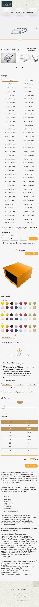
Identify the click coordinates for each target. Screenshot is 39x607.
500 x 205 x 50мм (29, 219)
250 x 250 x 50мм (29, 166)
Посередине (6, 384)
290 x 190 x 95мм (10, 151)
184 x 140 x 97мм (29, 144)
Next (22, 67)
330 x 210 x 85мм (10, 196)
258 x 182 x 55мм (10, 148)
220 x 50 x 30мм (28, 125)
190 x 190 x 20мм (10, 121)
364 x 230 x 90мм (29, 196)
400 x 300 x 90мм (28, 208)
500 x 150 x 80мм (10, 215)
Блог (18, 589)
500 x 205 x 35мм (10, 219)
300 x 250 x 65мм (28, 193)
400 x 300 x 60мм (10, 211)
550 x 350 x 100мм (10, 223)
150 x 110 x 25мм (29, 99)
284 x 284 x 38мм (10, 181)
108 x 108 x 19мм (28, 95)
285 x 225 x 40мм (28, 170)
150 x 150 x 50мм (10, 114)
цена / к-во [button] (5, 398)
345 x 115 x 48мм (28, 185)
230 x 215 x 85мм (28, 148)
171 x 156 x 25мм (10, 118)
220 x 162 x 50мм (28, 140)
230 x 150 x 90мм (10, 144)
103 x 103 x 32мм (10, 95)
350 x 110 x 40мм (29, 189)
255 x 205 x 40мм (28, 155)
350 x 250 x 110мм (10, 204)
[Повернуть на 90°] (28, 387)
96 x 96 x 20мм (10, 88)
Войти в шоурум (6, 337)
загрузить (10, 392)
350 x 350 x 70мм (10, 208)
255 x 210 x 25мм (10, 159)
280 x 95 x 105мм (10, 163)
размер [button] (4, 76)
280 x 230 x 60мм (29, 174)
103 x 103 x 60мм (10, 99)
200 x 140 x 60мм (10, 140)
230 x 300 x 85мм (10, 185)
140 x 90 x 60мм (10, 106)
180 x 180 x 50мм (28, 118)
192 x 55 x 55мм (28, 103)
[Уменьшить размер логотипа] (14, 388)
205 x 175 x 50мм (10, 133)
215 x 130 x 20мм (29, 129)
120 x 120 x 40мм (10, 103)
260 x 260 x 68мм (10, 174)
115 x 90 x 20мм (10, 91)
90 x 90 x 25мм (28, 84)
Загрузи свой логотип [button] (10, 343)
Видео (13, 589)
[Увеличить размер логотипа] (6, 388)
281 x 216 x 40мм (10, 170)
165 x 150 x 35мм (29, 114)
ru (30, 4)
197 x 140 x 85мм (28, 133)
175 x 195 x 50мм (10, 129)
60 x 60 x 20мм (28, 80)
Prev (16, 67)
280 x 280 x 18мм (28, 178)
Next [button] (36, 28)
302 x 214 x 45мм (10, 193)
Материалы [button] (5, 296)
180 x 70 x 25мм (28, 106)
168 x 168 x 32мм (28, 110)
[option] (19, 29)
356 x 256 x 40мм (28, 200)
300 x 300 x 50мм (29, 204)
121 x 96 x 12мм (28, 91)
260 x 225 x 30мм (10, 155)
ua (27, 4)
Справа (32, 384)
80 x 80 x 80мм (28, 88)
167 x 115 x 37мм (10, 110)
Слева (19, 384)
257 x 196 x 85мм (29, 151)
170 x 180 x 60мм (10, 125)
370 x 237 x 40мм (10, 200)
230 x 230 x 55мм (29, 159)
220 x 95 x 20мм (28, 121)
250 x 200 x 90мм (28, 163)
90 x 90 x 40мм (10, 84)
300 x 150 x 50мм (10, 189)
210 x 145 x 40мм (29, 136)
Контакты (24, 589)
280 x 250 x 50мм (10, 178)
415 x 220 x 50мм (29, 211)
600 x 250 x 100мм (28, 223)
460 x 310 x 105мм (28, 215)
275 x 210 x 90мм (10, 166)
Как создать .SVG (9, 380)
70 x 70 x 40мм (10, 80)
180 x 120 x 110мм (10, 136)
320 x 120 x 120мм (28, 181)
